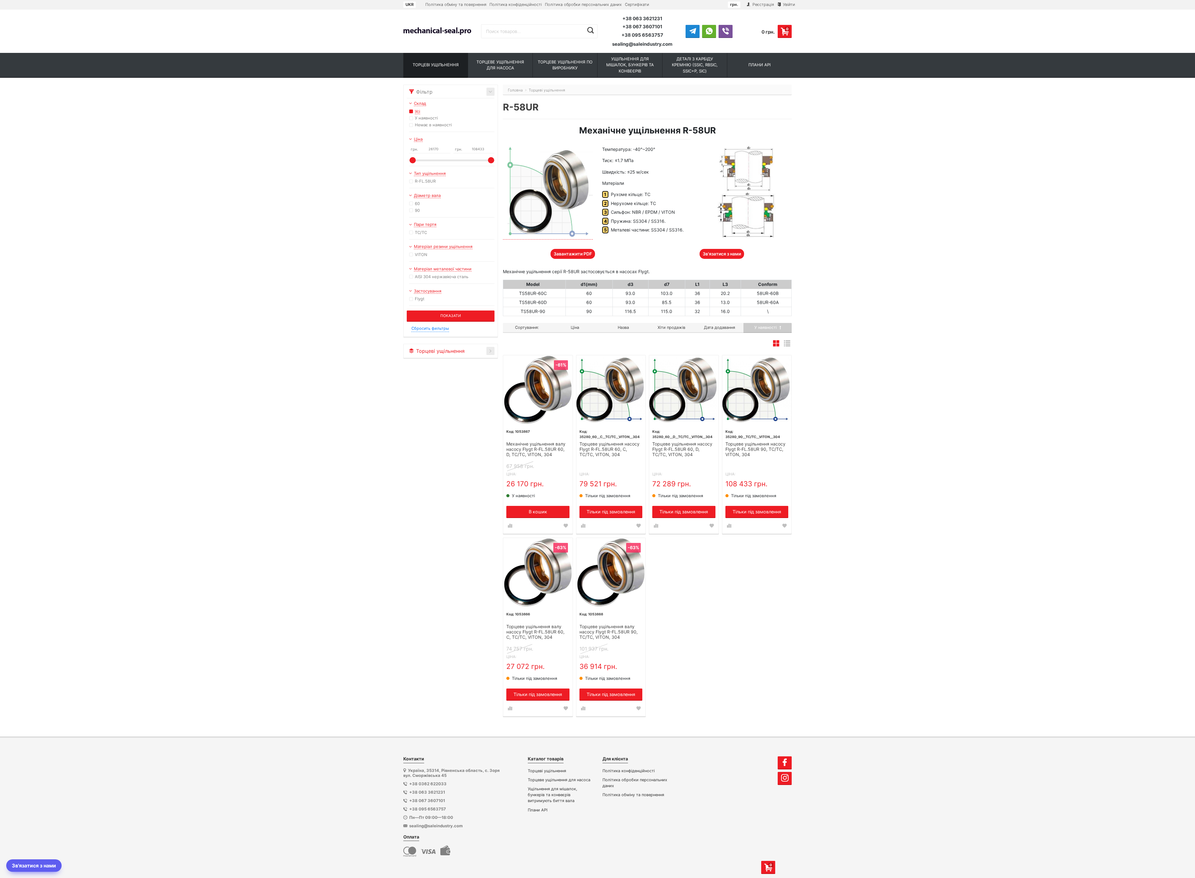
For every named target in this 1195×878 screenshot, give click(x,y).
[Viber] (726, 31)
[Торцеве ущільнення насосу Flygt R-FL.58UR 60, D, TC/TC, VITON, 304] (684, 390)
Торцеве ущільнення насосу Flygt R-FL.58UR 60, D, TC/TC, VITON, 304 (682, 449)
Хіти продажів (671, 327)
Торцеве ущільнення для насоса (559, 780)
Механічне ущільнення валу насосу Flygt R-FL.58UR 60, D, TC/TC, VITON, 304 (535, 449)
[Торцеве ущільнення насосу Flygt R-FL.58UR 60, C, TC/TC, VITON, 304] (611, 390)
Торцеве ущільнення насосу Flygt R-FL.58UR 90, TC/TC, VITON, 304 (755, 449)
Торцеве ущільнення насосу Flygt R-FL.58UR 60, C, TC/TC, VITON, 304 (609, 449)
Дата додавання (719, 327)
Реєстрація (762, 4)
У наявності (766, 327)
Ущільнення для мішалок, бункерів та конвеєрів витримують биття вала (552, 795)
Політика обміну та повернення (455, 4)
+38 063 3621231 (642, 18)
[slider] (413, 160)
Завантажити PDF (573, 253)
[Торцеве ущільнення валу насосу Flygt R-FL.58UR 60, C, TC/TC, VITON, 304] (538, 572)
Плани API (537, 810)
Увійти (788, 4)
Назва (623, 327)
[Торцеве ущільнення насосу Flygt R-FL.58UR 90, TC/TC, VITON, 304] (757, 390)
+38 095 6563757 (642, 35)
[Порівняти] (510, 525)
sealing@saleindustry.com (642, 44)
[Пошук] (590, 30)
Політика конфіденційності (516, 4)
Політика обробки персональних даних (583, 4)
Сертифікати (637, 4)
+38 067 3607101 (642, 27)
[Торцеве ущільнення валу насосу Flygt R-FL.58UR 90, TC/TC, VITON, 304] (611, 572)
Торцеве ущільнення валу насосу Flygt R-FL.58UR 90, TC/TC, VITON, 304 (608, 632)
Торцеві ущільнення (547, 770)
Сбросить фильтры (430, 328)
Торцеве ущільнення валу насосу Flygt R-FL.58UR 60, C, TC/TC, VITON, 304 (535, 632)
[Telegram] (693, 31)
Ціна (575, 327)
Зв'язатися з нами (722, 253)
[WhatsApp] (709, 31)
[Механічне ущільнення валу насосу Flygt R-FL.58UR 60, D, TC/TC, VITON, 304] (538, 390)
